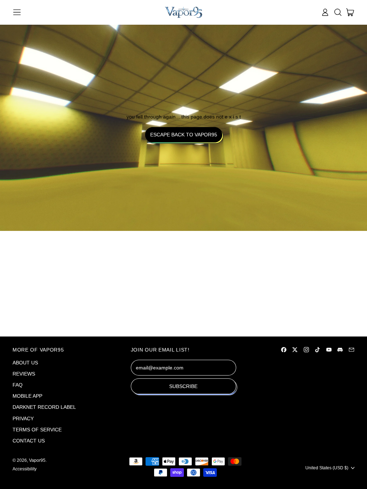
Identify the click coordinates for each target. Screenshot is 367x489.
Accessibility (25, 468)
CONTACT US (29, 441)
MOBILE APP (27, 396)
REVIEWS (24, 374)
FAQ (18, 385)
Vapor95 (37, 460)
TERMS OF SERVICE (37, 429)
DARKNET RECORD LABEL (44, 407)
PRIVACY (23, 418)
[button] (337, 12)
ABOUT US (25, 362)
